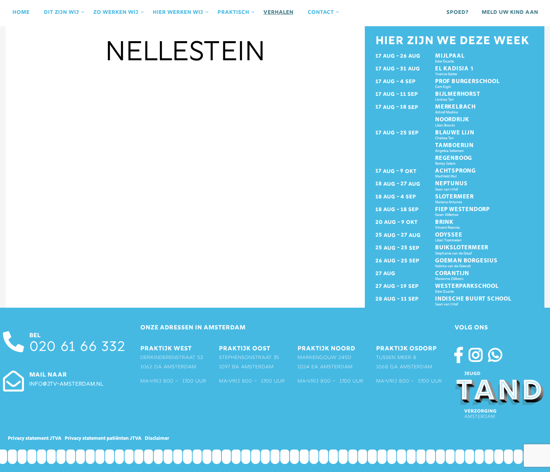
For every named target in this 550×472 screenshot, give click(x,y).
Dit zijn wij (61, 12)
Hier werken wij (178, 12)
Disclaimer (157, 438)
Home (21, 12)
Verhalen (278, 12)
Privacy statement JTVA (34, 438)
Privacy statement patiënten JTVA (103, 438)
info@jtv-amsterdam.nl (66, 384)
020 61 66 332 (77, 347)
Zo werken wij (115, 12)
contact (321, 12)
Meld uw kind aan (510, 12)
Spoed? (457, 12)
